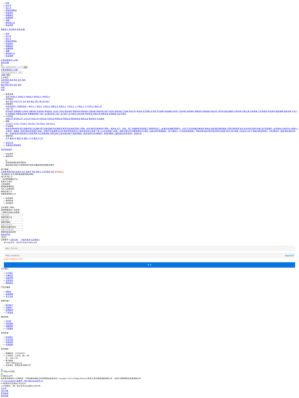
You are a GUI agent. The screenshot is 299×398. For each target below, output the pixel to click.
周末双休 (48, 111)
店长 (52, 172)
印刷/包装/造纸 (202, 131)
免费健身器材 (33, 114)
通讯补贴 (51, 114)
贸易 (13, 172)
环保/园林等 (57, 129)
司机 (34, 172)
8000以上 (37, 97)
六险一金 (43, 114)
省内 (19, 80)
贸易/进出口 (24, 133)
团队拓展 (287, 111)
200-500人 (32, 124)
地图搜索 (9, 326)
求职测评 (9, 324)
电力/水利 (230, 131)
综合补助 (81, 114)
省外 (24, 80)
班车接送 (9, 111)
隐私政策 (9, 283)
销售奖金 (104, 114)
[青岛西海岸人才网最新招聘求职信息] (9, 60)
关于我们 (9, 273)
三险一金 (59, 114)
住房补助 (238, 111)
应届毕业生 (22, 106)
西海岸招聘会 (11, 10)
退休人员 (98, 106)
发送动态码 (5, 234)
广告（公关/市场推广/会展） (107, 131)
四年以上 (54, 106)
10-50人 (17, 124)
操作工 (39, 172)
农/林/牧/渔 (14, 133)
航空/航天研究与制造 (217, 131)
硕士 (33, 102)
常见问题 (9, 340)
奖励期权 (206, 111)
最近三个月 (38, 138)
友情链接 (9, 342)
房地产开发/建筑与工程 (53, 131)
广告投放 (9, 313)
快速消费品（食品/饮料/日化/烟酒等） (88, 133)
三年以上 (46, 106)
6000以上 (29, 97)
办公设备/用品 (44, 133)
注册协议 (9, 276)
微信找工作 (10, 23)
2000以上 (13, 97)
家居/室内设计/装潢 (87, 131)
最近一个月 (28, 138)
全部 (3, 80)
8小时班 (24, 111)
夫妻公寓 (245, 111)
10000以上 (46, 97)
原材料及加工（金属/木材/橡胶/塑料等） (165, 129)
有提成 (139, 111)
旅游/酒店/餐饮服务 (219, 129)
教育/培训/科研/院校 (71, 129)
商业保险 (68, 111)
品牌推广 (9, 308)
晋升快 (221, 111)
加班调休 (190, 111)
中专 (20, 102)
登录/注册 (21, 29)
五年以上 (62, 106)
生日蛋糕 (146, 111)
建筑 (48, 172)
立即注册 (14, 240)
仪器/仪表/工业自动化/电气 (61, 133)
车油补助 (40, 111)
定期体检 (17, 111)
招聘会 (8, 292)
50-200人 (23, 124)
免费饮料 (11, 114)
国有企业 (84, 119)
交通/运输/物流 (233, 129)
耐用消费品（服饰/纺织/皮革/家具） (119, 133)
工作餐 (125, 111)
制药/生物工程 (258, 129)
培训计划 (132, 111)
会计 (23, 172)
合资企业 (43, 119)
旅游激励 (168, 111)
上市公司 (27, 119)
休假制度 (112, 114)
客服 (9, 172)
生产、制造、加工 (124, 129)
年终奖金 (89, 114)
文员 (44, 172)
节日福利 (160, 111)
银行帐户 (9, 305)
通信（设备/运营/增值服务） (156, 131)
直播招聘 (9, 18)
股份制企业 (75, 119)
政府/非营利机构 (12, 129)
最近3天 (13, 138)
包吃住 (74, 114)
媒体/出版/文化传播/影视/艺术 (132, 131)
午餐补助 (32, 111)
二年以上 (39, 106)
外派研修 (253, 111)
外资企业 (51, 119)
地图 (7, 20)
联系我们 (9, 337)
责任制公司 (18, 119)
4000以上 (21, 97)
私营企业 (59, 119)
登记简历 (12, 29)
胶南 (7, 80)
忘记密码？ (35, 240)
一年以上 (31, 106)
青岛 (15, 80)
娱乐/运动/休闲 (246, 129)
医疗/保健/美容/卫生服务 (30, 129)
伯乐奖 (175, 111)
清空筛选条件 (6, 149)
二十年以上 (79, 106)
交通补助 (92, 111)
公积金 (61, 111)
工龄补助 (182, 111)
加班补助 (118, 111)
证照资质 (9, 280)
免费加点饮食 (21, 114)
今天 (7, 138)
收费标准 (9, 310)
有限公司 (9, 119)
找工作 (8, 5)
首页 (7, 3)
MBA (47, 102)
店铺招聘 (9, 294)
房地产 (28, 172)
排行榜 (8, 321)
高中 (12, 102)
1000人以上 (50, 124)
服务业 (113, 129)
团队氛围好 (229, 111)
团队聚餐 (279, 111)
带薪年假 (76, 111)
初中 (7, 102)
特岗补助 (84, 111)
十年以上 (70, 106)
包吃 (106, 111)
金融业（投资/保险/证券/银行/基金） (28, 131)
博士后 (42, 102)
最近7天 (20, 138)
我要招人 (4, 29)
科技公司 (35, 119)
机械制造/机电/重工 (140, 129)
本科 (28, 102)
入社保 (55, 111)
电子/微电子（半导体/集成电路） (181, 131)
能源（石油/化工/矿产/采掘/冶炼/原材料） (252, 131)
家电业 (207, 129)
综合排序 (9, 154)
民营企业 (67, 119)
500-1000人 (40, 124)
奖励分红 (214, 111)
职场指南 (9, 345)
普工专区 (9, 296)
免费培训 (198, 111)
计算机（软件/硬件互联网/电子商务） (94, 129)
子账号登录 (25, 240)
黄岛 (11, 80)
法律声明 (9, 278)
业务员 (18, 172)
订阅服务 (9, 329)
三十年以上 (89, 106)
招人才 (8, 8)
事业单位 (92, 119)
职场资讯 (9, 13)
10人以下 (9, 124)
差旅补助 (100, 111)
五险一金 (67, 114)
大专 (24, 102)
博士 (37, 102)
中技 (16, 102)
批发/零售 (33, 133)
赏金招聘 (9, 25)
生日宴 (153, 111)
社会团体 (100, 119)
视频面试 (9, 15)
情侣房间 (271, 111)
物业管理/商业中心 (71, 131)
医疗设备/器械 (46, 129)
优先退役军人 (11, 106)
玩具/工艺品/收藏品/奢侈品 (193, 129)
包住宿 (111, 111)
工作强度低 (262, 111)
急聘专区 (9, 156)
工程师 (4, 172)
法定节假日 (121, 114)
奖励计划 (96, 114)
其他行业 (138, 133)
